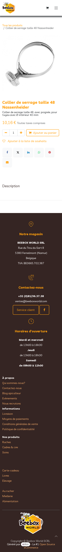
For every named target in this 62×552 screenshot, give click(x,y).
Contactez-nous (12, 388)
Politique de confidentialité (18, 429)
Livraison (7, 413)
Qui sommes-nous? (13, 383)
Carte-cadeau (10, 470)
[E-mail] (7, 162)
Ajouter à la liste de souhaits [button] (26, 141)
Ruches (6, 442)
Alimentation (10, 501)
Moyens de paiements (15, 419)
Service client (26, 310)
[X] (17, 152)
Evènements (9, 398)
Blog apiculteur (11, 393)
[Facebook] (7, 152)
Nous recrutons (11, 403)
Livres (5, 475)
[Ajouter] (21, 132)
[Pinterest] (49, 152)
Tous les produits (12, 25)
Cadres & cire (10, 447)
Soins (5, 452)
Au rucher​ (8, 491)
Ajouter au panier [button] (45, 133)
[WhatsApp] (38, 152)
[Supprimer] (5, 132)
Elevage (7, 480)
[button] (56, 536)
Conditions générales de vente (20, 424)
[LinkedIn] (28, 152)
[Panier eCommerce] (47, 8)
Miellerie (7, 496)
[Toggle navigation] (56, 8)
